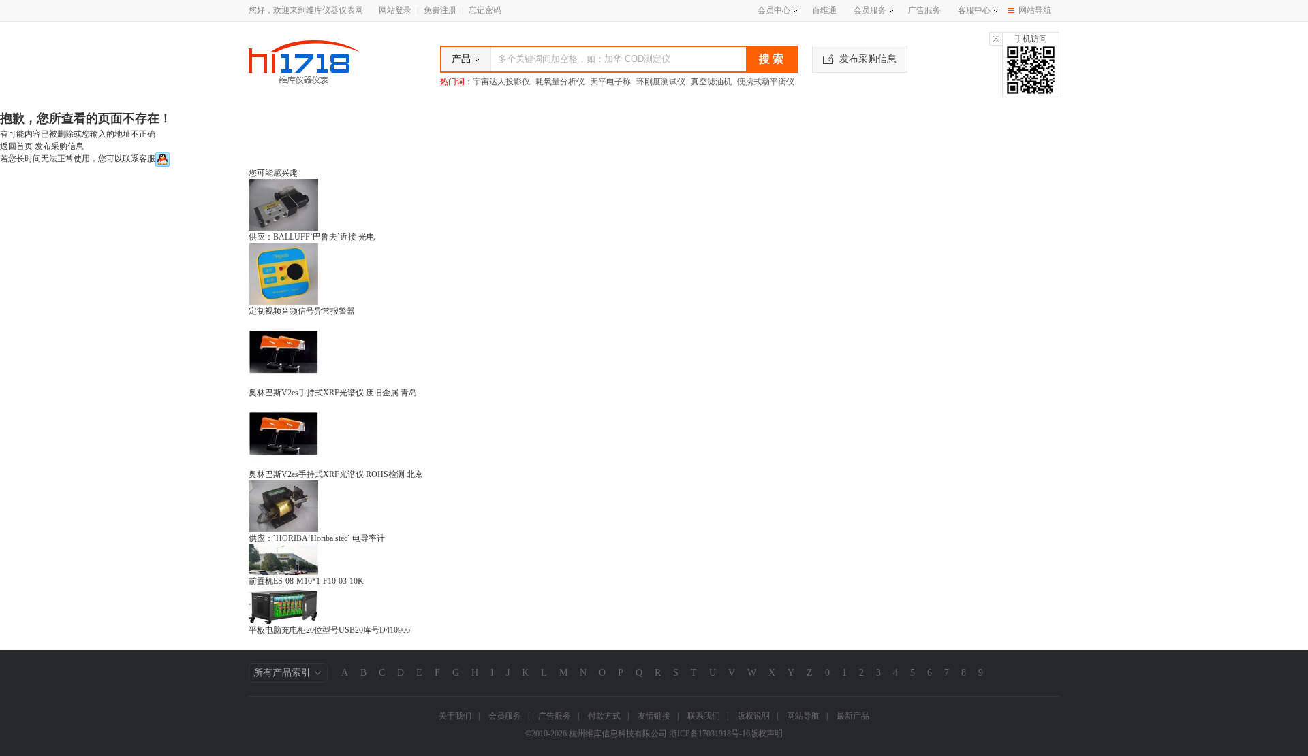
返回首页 (16, 146)
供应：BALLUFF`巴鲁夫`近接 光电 (312, 237)
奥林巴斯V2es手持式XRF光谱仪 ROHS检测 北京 (336, 474)
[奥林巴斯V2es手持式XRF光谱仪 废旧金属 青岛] (283, 351)
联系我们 (703, 716)
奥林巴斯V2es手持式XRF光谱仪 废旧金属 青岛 (333, 392)
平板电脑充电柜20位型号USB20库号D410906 (329, 630)
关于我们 (455, 716)
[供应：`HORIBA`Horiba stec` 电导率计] (283, 505)
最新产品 (853, 716)
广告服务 (924, 10)
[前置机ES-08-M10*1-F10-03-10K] (283, 558)
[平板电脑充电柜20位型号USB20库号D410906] (283, 605)
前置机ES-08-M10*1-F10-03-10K (306, 581)
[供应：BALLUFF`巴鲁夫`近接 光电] (283, 204)
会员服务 (870, 10)
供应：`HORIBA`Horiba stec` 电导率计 (317, 538)
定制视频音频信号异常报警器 (302, 311)
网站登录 (395, 10)
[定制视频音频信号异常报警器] (283, 273)
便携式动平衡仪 (765, 81)
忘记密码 (485, 10)
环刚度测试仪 (660, 81)
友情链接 (654, 716)
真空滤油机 (711, 81)
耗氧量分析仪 (560, 81)
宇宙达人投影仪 (501, 81)
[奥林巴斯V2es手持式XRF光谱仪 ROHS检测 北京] (283, 433)
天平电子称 (610, 81)
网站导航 (1034, 10)
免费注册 (440, 10)
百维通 (824, 10)
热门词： (456, 81)
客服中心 (974, 10)
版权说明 (753, 716)
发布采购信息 (868, 59)
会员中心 (774, 10)
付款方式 (604, 716)
